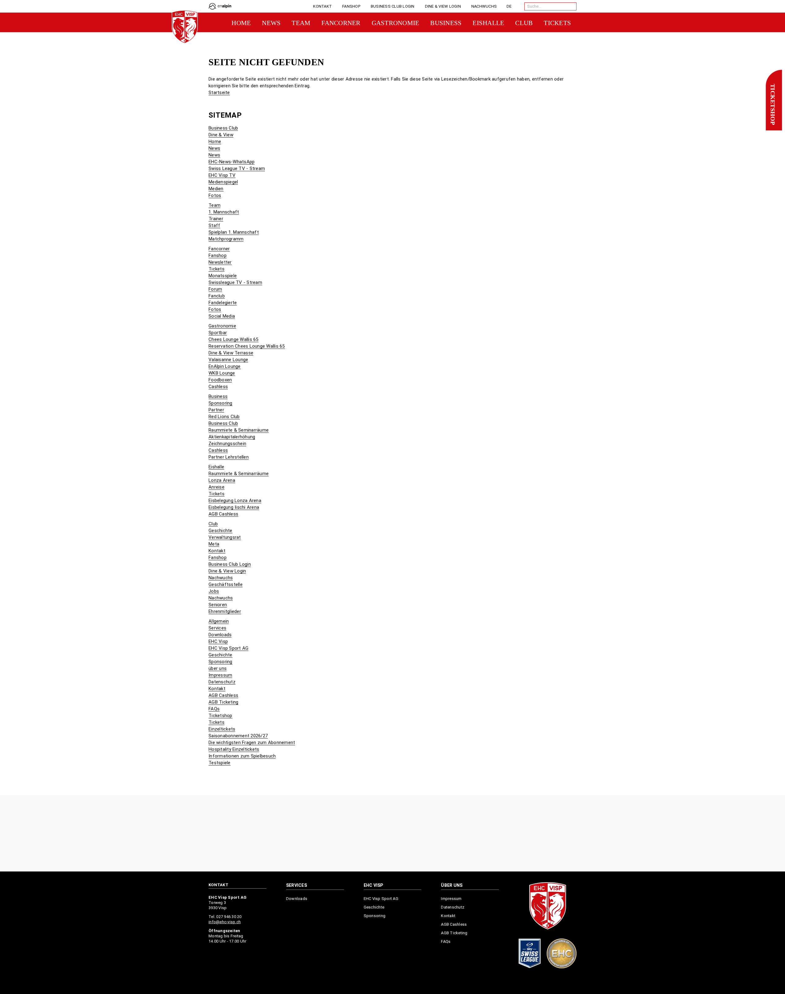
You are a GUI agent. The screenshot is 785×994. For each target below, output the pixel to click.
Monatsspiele (223, 275)
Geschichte (220, 530)
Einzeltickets (222, 729)
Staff (214, 225)
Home (215, 141)
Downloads (220, 634)
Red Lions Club (224, 416)
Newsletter (220, 262)
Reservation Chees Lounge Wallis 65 (247, 346)
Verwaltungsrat (225, 537)
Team (214, 205)
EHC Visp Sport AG (228, 648)
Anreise (216, 487)
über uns (218, 668)
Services (217, 628)
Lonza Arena (222, 480)
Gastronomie (222, 326)
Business (218, 396)
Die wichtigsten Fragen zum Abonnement (252, 742)
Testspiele (220, 762)
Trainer (216, 218)
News (214, 148)
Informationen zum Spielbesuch (242, 756)
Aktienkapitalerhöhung (232, 437)
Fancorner (219, 248)
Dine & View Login (227, 571)
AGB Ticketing (223, 702)
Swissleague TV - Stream (235, 282)
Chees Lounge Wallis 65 (233, 339)
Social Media (222, 316)
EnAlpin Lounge (225, 366)
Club (213, 524)
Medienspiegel (223, 182)
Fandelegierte (223, 302)
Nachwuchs (221, 577)
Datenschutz (222, 682)
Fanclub (217, 296)
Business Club (223, 128)
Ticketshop (772, 104)
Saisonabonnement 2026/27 (238, 736)
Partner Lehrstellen (229, 457)
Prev (211, 833)
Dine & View (221, 135)
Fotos (215, 195)
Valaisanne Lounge (228, 359)
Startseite (219, 92)
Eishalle (216, 467)
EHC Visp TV (222, 175)
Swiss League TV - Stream (237, 168)
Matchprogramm (226, 239)
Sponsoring (220, 403)
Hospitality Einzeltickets (234, 749)
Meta (214, 544)
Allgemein (219, 621)
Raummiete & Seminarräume (239, 430)
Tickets (216, 269)
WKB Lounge (222, 373)
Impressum (220, 675)
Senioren (218, 604)
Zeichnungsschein (227, 443)
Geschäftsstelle (226, 584)
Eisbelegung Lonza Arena (235, 500)
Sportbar (218, 332)
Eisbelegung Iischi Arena (234, 507)
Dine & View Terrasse (231, 353)
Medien (216, 188)
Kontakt (217, 551)
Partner (216, 410)
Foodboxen (220, 380)
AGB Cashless (223, 514)
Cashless (218, 386)
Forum (215, 289)
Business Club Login (230, 564)
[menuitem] (322, 6)
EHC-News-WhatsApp (232, 161)
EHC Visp (218, 641)
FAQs (214, 709)
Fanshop (218, 255)
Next (574, 833)
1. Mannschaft (224, 212)
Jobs (214, 591)
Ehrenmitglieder (225, 611)
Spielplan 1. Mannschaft (234, 232)
